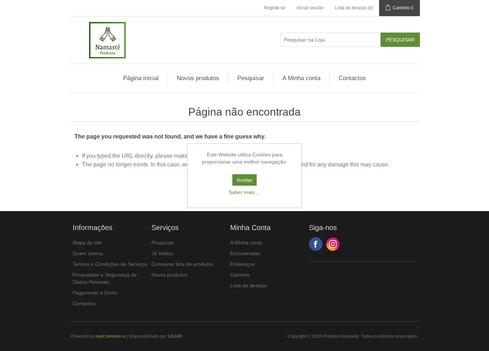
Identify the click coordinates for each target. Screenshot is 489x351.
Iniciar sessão (310, 7)
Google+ (333, 244)
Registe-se (274, 7)
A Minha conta (301, 78)
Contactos (352, 78)
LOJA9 (175, 336)
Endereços (242, 264)
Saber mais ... (244, 192)
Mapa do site (87, 242)
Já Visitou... (164, 253)
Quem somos (88, 253)
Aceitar (244, 180)
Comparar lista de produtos (182, 264)
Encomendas (245, 253)
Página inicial (141, 78)
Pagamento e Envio (95, 293)
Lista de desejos (248, 285)
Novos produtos (198, 78)
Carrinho (240, 275)
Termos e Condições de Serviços (110, 264)
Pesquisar (250, 78)
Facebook (316, 244)
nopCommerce (110, 336)
